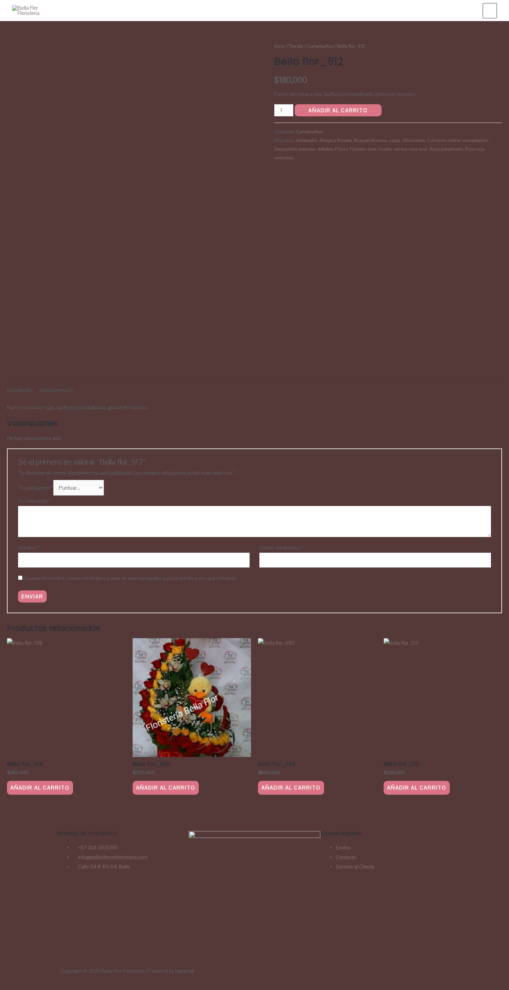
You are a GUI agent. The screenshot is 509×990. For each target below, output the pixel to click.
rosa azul (418, 149)
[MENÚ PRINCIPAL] (490, 10)
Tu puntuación (35, 487)
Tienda (296, 46)
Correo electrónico (281, 547)
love (372, 149)
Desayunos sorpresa (294, 149)
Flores (341, 149)
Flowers (358, 149)
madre (385, 149)
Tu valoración (34, 501)
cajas (394, 140)
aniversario (306, 140)
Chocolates (413, 140)
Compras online (443, 140)
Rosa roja (474, 149)
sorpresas (284, 158)
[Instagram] (84, 895)
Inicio (279, 46)
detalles (325, 149)
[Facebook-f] (285, 974)
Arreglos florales (335, 140)
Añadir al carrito (338, 110)
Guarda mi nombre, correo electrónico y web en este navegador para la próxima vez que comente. (130, 578)
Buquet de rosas (370, 140)
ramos (400, 149)
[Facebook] (65, 895)
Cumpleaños (319, 46)
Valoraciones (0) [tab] (57, 390)
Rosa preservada (446, 149)
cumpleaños (475, 140)
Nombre (29, 547)
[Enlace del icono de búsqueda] (469, 10)
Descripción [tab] (20, 390)
